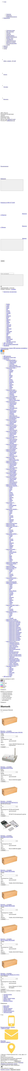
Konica (8, 310)
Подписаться (17, 1061)
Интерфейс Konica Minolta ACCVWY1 (10, 974)
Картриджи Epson (10, 401)
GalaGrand (8, 328)
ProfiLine (8, 337)
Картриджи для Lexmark (15, 629)
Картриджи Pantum (11, 449)
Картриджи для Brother (14, 622)
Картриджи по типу (11, 641)
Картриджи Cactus (10, 367)
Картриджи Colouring (11, 509)
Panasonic (8, 315)
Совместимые (12, 362)
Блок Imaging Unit (13, 653)
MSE (7, 334)
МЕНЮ (2, 261)
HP (7, 309)
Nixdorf (11, 371)
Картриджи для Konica (14, 627)
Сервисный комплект (14, 661)
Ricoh (7, 317)
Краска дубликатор (14, 664)
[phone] (11, 131)
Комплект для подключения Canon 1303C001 (12, 732)
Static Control (9, 339)
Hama (10, 671)
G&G (7, 327)
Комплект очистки (13, 658)
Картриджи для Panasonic (15, 632)
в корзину (3, 747)
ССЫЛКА (13, 289)
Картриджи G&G (10, 524)
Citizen (10, 587)
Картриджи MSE (10, 566)
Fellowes (11, 670)
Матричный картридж (14, 649)
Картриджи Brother (11, 360)
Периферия (6, 345)
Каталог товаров (9, 348)
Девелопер (11, 657)
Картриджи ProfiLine (11, 583)
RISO (10, 557)
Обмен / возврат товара (9, 998)
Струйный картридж (14, 644)
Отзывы (5, 47)
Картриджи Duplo (10, 397)
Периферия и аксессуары (9, 357)
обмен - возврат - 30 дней (9, 61)
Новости (5, 46)
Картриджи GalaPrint (11, 533)
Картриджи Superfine (11, 611)
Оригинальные (13, 361)
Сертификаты (9, 39)
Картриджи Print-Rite (11, 581)
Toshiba (8, 322)
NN (7, 335)
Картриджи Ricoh (10, 450)
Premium (8, 336)
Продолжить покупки (15, 1069)
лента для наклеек (6, 698)
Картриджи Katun (10, 549)
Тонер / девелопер (13, 663)
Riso (7, 318)
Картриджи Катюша (11, 484)
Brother (8, 304)
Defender (11, 668)
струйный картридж (7, 694)
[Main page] (11, 111)
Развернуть (3, 689)
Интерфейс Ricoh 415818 (7, 768)
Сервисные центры (11, 40)
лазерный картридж (7, 693)
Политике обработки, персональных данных (12, 1063)
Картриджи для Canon (14, 623)
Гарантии (8, 14)
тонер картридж (6, 696)
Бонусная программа (11, 43)
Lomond (8, 332)
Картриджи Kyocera (11, 424)
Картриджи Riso (10, 457)
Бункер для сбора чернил (15, 655)
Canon (7, 305)
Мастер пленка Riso (14, 460)
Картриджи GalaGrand (11, 526)
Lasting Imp (9, 331)
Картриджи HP (10, 409)
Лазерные (11, 393)
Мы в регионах (10, 31)
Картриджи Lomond (11, 563)
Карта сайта (6, 1005)
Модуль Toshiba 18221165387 (8, 940)
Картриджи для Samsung (15, 636)
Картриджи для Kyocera (15, 628)
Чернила (11, 650)
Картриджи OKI (10, 437)
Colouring (8, 326)
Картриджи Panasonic (11, 444)
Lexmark (8, 313)
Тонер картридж (13, 365)
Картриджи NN (10, 568)
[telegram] (11, 142)
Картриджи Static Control (12, 605)
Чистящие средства (11, 341)
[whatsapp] (11, 154)
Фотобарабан (12, 648)
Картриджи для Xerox (14, 640)
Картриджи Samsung (11, 462)
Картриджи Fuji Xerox (11, 523)
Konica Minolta (12, 505)
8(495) (11, 119)
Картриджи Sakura (10, 461)
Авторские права (10, 30)
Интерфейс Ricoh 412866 (7, 837)
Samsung (8, 319)
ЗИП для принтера (8, 343)
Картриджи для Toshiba (15, 638)
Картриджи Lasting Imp (12, 562)
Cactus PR (8, 324)
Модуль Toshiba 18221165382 (8, 871)
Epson (7, 308)
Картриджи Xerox (10, 476)
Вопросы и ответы (10, 42)
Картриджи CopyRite (11, 619)
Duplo (7, 306)
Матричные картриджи (15, 366)
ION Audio (11, 672)
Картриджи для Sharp (14, 637)
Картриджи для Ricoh (14, 635)
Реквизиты (9, 15)
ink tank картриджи (7, 697)
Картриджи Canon (10, 389)
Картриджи (6, 358)
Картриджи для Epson (14, 624)
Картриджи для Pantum (14, 633)
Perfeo (10, 675)
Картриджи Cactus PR (11, 485)
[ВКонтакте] (1, 351)
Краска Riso (12, 458)
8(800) (11, 120)
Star (10, 374)
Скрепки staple (12, 662)
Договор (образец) (7, 1008)
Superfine (8, 340)
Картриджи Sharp (10, 469)
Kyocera (8, 312)
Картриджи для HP (14, 625)
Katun (7, 330)
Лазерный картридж (14, 642)
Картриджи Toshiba (11, 472)
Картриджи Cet (10, 502)
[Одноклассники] (3, 351)
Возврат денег (9, 38)
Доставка (5, 995)
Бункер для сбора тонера (15, 654)
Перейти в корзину (5, 1069)
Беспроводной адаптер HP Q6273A (9, 802)
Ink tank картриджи (14, 651)
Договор (8, 33)
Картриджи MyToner (11, 567)
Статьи (8, 44)
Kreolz (10, 673)
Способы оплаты (7, 994)
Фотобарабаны (12, 418)
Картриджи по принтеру (12, 620)
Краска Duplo (12, 399)
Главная (2, 348)
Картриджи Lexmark (11, 431)
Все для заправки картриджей (10, 344)
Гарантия (8, 34)
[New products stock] (1, 286)
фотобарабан (5, 700)
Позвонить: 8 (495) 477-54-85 (8, 202)
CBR (10, 667)
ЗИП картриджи (7, 676)
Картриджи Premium (11, 578)
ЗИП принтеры (17, 348)
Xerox (7, 323)
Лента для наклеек (13, 646)
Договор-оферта (10, 35)
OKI (7, 314)
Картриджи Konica (11, 419)
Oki (10, 373)
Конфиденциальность (11, 16)
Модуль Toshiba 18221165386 (8, 905)
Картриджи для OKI (14, 631)
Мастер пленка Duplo (14, 400)
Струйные (11, 364)
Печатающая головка (14, 417)
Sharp (7, 321)
